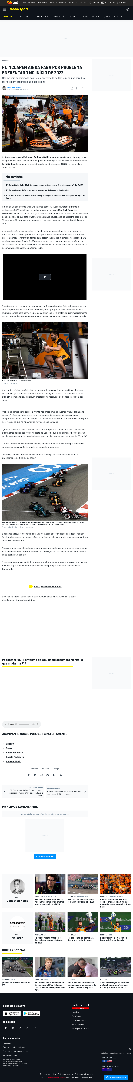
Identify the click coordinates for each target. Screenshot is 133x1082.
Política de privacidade (84, 1074)
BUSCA (96, 3)
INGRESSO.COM (29, 3)
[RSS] (34, 1027)
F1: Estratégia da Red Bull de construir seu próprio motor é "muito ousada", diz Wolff (44, 185)
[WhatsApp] (41, 775)
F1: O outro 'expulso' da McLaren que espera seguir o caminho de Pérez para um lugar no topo (45, 196)
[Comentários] (84, 88)
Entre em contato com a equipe (15, 1051)
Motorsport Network (57, 1078)
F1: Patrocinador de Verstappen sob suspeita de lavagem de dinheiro (37, 190)
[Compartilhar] (72, 88)
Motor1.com (76, 1016)
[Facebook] (28, 775)
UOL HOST (42, 3)
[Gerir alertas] (61, 775)
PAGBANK (53, 3)
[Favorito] (77, 88)
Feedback (7, 1043)
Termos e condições (48, 1074)
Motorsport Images (26, 527)
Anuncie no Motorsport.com (14, 1047)
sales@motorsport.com (12, 1055)
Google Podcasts (15, 757)
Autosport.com (78, 1024)
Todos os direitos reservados (79, 1078)
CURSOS (62, 3)
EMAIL (124, 3)
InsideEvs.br (76, 1012)
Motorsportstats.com (80, 1028)
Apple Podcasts (14, 752)
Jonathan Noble (14, 87)
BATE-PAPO (110, 3)
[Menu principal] (5, 9)
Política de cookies (65, 1074)
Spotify (10, 743)
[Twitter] (35, 775)
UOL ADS (82, 3)
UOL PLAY (72, 3)
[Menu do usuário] (127, 9)
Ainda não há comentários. (45, 814)
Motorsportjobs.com (80, 1020)
